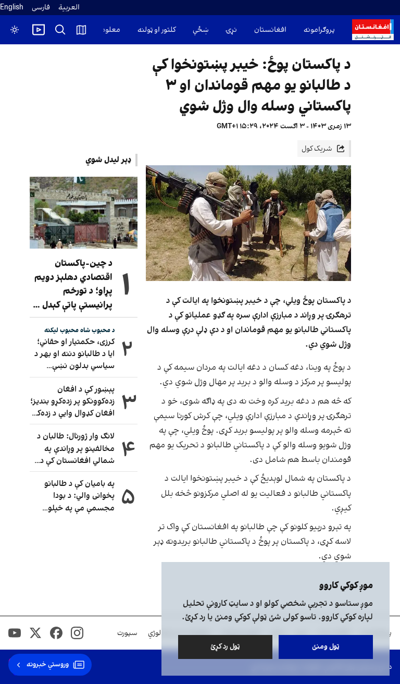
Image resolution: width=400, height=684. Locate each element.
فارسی (41, 7)
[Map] (81, 30)
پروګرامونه (319, 30)
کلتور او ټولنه (157, 30)
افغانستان (270, 30)
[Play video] (38, 29)
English (11, 7)
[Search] (60, 30)
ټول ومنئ (326, 646)
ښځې (201, 30)
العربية (69, 7)
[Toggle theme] (14, 29)
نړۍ (231, 30)
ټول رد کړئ (225, 646)
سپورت (127, 633)
